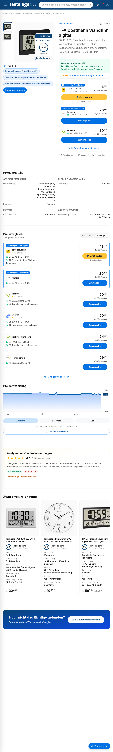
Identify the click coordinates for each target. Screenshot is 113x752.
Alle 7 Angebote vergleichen (83, 148)
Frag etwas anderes (15, 90)
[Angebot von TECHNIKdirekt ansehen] (84, 93)
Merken (84, 155)
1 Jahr (92, 421)
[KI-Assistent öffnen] (97, 4)
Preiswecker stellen (58, 431)
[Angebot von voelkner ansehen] (84, 135)
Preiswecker (100, 155)
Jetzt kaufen (85, 97)
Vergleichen (68, 155)
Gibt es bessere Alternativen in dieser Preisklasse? (28, 83)
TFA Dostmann (66, 23)
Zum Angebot (84, 120)
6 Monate (56, 421)
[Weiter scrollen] (108, 545)
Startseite (7, 13)
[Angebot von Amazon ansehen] (84, 115)
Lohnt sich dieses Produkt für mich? (21, 71)
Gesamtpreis (87, 235)
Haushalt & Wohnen (23, 13)
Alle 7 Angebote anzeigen (56, 377)
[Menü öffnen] (5, 4)
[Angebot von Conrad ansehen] (56, 320)
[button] (34, 42)
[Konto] (107, 4)
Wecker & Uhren (42, 13)
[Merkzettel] (102, 4)
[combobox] (66, 5)
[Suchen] (90, 5)
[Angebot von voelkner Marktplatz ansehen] (56, 341)
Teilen (107, 23)
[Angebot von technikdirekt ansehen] (56, 362)
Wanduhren (58, 13)
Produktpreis (102, 235)
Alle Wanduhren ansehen (86, 619)
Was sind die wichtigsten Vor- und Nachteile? (25, 77)
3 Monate (20, 421)
